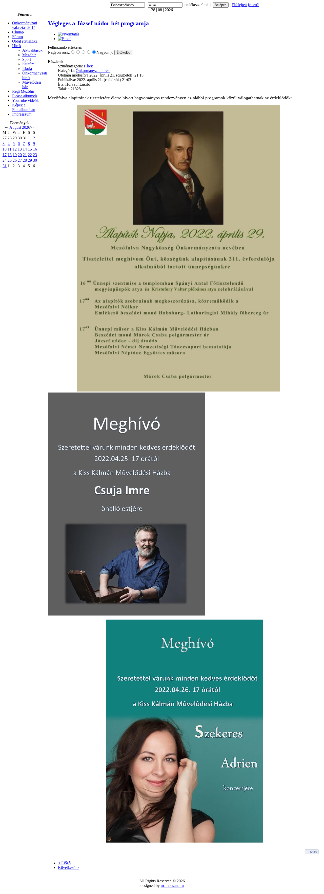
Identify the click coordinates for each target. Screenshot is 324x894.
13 (20, 149)
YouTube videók (25, 100)
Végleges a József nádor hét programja (98, 23)
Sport (26, 59)
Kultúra (28, 64)
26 (15, 160)
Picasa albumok (24, 96)
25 (10, 160)
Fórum (17, 36)
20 (20, 155)
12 (15, 149)
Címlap (18, 32)
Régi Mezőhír (23, 91)
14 (25, 149)
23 (35, 155)
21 (25, 155)
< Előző (64, 863)
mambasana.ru (172, 885)
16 (35, 149)
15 (30, 149)
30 (35, 160)
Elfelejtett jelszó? (245, 5)
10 (5, 149)
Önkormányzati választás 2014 (24, 25)
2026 (26, 127)
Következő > (68, 867)
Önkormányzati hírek (93, 70)
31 (5, 166)
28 (25, 160)
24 (5, 160)
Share (313, 851)
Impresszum (21, 114)
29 (30, 160)
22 (30, 155)
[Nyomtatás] (68, 34)
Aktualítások (32, 50)
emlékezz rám (196, 5)
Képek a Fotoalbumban (23, 107)
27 (20, 160)
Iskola (27, 68)
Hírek (16, 46)
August (15, 127)
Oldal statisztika (24, 41)
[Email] (64, 38)
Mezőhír (29, 55)
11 (9, 149)
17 (5, 155)
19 (15, 155)
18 (10, 155)
